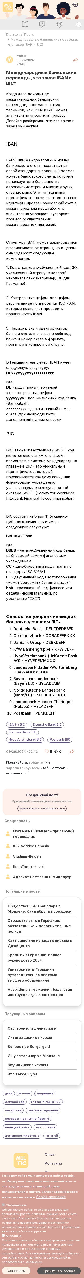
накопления (45, 1127)
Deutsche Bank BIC (47, 724)
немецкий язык (17, 1127)
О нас (49, 1154)
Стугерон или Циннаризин (32, 1028)
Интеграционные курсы (30, 1037)
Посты (29, 34)
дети (9, 1093)
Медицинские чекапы (28, 1065)
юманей (52, 1136)
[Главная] (8, 7)
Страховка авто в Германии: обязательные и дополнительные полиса (39, 925)
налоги (24, 1093)
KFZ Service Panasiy (31, 846)
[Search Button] (78, 24)
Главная (12, 34)
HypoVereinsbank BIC (25, 739)
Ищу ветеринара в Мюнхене (34, 1056)
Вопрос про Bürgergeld (29, 1046)
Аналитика (13, 1236)
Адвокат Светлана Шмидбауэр (42, 877)
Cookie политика (51, 1197)
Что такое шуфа (22, 1074)
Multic (21, 56)
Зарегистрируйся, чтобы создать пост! (42, 808)
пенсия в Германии (43, 1110)
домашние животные (22, 1136)
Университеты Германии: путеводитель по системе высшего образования (32, 974)
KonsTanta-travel (28, 866)
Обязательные (16, 1205)
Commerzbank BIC (23, 732)
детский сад (14, 1102)
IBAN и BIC (17, 724)
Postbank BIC (60, 739)
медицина (45, 1093)
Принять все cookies (59, 1271)
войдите (36, 762)
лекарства (13, 1110)
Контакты (53, 1163)
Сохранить (16, 1271)
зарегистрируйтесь (22, 768)
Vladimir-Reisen (27, 856)
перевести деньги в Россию (27, 1119)
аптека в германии (46, 1102)
